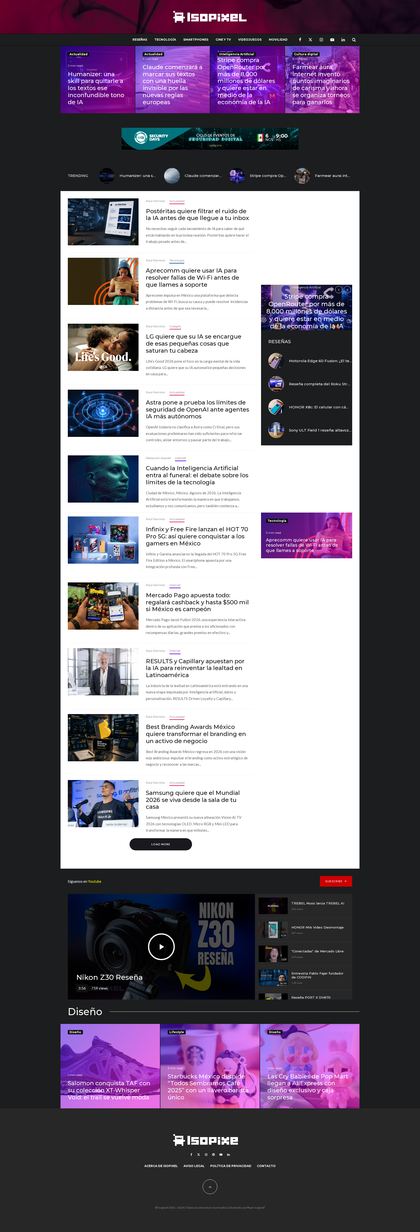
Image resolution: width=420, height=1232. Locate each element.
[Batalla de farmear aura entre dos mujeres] (302, 176)
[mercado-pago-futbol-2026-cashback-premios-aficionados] (103, 606)
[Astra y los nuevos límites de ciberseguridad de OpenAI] (103, 413)
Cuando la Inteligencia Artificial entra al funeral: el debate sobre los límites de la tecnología (197, 475)
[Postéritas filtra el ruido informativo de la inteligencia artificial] (103, 222)
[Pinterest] (213, 1154)
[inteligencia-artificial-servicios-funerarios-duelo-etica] (103, 479)
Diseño (75, 1032)
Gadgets (175, 326)
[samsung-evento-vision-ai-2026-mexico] (103, 803)
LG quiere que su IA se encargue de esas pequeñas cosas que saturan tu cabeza (193, 343)
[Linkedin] (343, 39)
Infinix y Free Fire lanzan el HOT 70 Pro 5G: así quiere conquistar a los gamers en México (197, 536)
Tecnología (165, 39)
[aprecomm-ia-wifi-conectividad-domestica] (103, 281)
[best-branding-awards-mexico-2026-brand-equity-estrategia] (103, 737)
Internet (180, 458)
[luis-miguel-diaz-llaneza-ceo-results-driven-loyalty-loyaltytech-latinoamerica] (103, 671)
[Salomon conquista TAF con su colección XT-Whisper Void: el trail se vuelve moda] (110, 1066)
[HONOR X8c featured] (276, 407)
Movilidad (278, 39)
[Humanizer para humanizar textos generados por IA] (107, 176)
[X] (310, 39)
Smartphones (195, 39)
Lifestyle (176, 1032)
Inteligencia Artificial (236, 54)
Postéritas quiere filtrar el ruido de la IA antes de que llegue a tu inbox (197, 215)
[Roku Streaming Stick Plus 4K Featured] (276, 384)
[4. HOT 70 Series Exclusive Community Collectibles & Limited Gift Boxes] (103, 540)
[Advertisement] (306, 240)
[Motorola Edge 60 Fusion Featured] (276, 361)
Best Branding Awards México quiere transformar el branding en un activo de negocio (196, 734)
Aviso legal (194, 1166)
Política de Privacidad (230, 1166)
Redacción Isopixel (158, 458)
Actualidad (79, 54)
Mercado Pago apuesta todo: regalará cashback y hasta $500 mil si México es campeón (197, 602)
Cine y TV (223, 39)
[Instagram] (321, 39)
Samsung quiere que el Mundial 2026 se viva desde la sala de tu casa (193, 800)
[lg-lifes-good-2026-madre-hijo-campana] (103, 347)
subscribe (334, 881)
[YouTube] (332, 39)
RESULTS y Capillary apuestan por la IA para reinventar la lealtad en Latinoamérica (195, 668)
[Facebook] (300, 39)
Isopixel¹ (259, 1207)
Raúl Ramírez (155, 201)
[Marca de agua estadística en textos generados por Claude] (172, 176)
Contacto (266, 1166)
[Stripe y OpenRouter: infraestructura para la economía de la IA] (237, 176)
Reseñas (139, 39)
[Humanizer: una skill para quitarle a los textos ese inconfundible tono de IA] (98, 79)
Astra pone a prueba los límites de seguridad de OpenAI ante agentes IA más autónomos (197, 409)
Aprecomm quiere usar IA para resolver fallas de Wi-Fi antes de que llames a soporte (192, 277)
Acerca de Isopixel (161, 1166)
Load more (160, 844)
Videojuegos (250, 39)
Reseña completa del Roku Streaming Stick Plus (335, 384)
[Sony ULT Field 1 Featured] (276, 430)
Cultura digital (306, 54)
